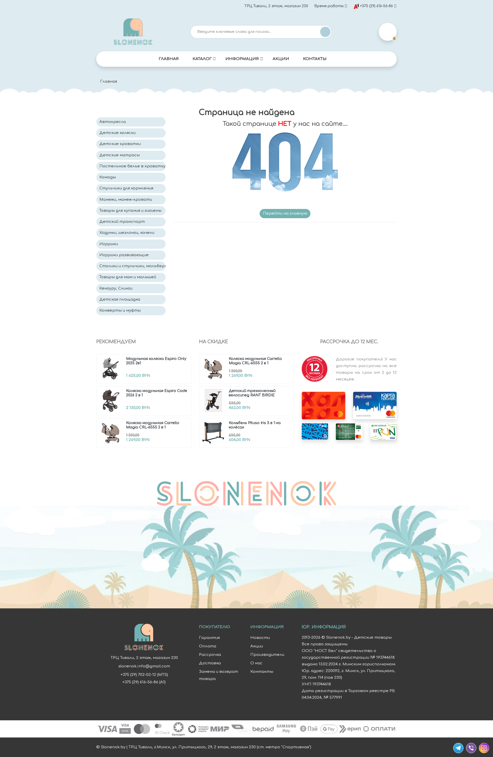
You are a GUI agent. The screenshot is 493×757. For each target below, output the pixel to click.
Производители (267, 655)
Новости (260, 638)
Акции (281, 59)
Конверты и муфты (120, 310)
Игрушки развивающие (124, 255)
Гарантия (209, 638)
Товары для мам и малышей (127, 277)
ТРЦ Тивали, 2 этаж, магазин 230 (276, 6)
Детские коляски (117, 133)
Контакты (315, 59)
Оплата (207, 646)
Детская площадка (119, 299)
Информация (242, 59)
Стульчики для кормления (126, 188)
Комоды (107, 177)
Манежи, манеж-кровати (125, 199)
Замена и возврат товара (218, 675)
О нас (256, 663)
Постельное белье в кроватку (132, 166)
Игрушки (108, 244)
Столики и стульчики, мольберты (132, 266)
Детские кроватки (120, 144)
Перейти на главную (285, 213)
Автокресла (112, 122)
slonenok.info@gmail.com (144, 666)
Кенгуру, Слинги (115, 288)
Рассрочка (210, 655)
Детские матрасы (119, 155)
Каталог (202, 59)
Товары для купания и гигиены (130, 210)
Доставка (210, 663)
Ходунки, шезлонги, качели (126, 233)
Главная (169, 59)
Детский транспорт (122, 221)
